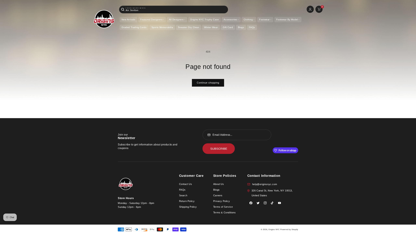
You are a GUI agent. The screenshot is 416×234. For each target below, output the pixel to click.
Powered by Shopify (289, 229)
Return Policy (187, 201)
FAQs (182, 189)
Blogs (216, 189)
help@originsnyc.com (264, 184)
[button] (152, 19)
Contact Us (185, 184)
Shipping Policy (188, 206)
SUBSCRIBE (218, 148)
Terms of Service (223, 206)
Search (183, 195)
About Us (218, 184)
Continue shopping (208, 82)
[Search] (122, 9)
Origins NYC (274, 229)
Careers (217, 195)
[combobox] (173, 9)
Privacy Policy (221, 201)
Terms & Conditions (224, 212)
